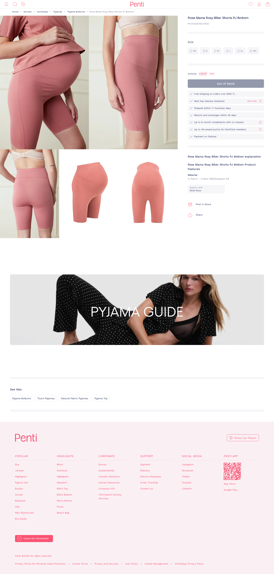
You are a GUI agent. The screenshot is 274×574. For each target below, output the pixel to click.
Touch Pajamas (46, 398)
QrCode (232, 471)
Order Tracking (148, 482)
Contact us (146, 488)
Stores (102, 464)
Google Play (230, 489)
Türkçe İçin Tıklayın (245, 438)
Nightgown (21, 476)
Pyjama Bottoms (76, 11)
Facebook (187, 470)
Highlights (65, 456)
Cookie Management (156, 563)
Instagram (188, 464)
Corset (19, 494)
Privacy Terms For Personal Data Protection (40, 563)
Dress (60, 506)
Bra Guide (21, 518)
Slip (17, 506)
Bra (17, 464)
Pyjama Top (101, 398)
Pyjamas (57, 11)
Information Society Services (110, 496)
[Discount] (23, 4)
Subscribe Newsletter (36, 538)
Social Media (192, 456)
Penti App (231, 456)
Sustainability (106, 470)
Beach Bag (63, 512)
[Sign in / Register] (259, 4)
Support (146, 456)
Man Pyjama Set (24, 512)
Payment (145, 464)
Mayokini (62, 482)
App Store (230, 483)
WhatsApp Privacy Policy (189, 563)
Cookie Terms (80, 563)
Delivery (145, 470)
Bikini (60, 464)
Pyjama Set (21, 482)
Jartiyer (19, 470)
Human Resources (109, 482)
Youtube (186, 482)
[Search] (14, 4)
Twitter (186, 476)
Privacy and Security (106, 563)
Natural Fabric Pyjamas (74, 398)
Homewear (42, 11)
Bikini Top (62, 488)
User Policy (131, 563)
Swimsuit (62, 470)
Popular (21, 456)
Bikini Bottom (64, 494)
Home (15, 11)
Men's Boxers (64, 500)
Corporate (106, 456)
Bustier (19, 488)
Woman (27, 11)
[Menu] (6, 4)
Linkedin (187, 488)
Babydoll (20, 500)
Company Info (106, 488)
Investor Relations (109, 476)
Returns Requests (150, 476)
